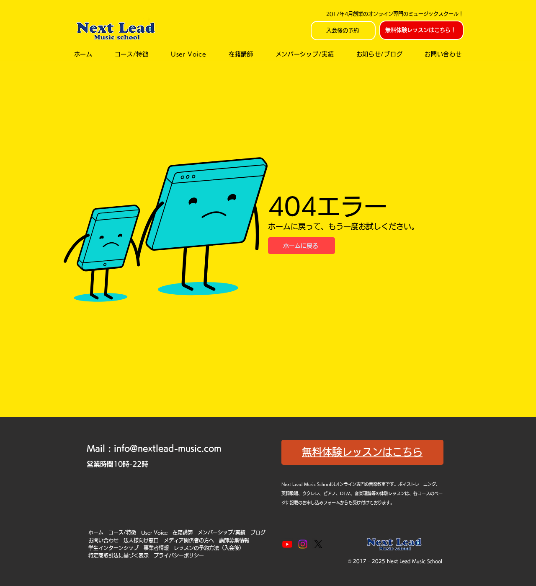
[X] (318, 544)
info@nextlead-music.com (168, 448)
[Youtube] (287, 544)
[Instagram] (303, 544)
